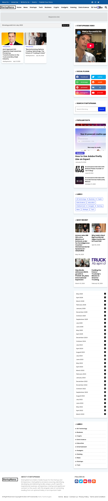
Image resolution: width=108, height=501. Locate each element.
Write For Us (25, 2)
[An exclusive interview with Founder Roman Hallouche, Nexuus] (79, 180)
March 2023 (90, 370)
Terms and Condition (97, 497)
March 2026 (90, 301)
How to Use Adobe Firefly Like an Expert (88, 158)
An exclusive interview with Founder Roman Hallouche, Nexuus (95, 179)
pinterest (84, 87)
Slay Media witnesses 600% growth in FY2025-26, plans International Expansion (82, 275)
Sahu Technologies (44, 497)
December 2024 (90, 338)
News (26, 7)
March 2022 (91, 414)
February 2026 (90, 305)
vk (100, 87)
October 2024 (90, 341)
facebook (84, 77)
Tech (41, 7)
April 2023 (90, 367)
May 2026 (90, 294)
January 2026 (90, 308)
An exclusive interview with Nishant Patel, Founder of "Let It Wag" (94, 168)
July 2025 (90, 323)
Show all (65, 25)
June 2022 (90, 403)
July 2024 (90, 345)
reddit (100, 82)
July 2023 (90, 356)
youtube (100, 93)
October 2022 (91, 389)
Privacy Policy (84, 497)
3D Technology (81, 199)
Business (48, 7)
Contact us (73, 497)
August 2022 (91, 396)
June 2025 (90, 327)
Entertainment (80, 206)
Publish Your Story (46, 2)
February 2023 (90, 374)
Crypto (56, 7)
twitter (100, 77)
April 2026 (90, 298)
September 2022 (91, 392)
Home (19, 7)
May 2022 (90, 407)
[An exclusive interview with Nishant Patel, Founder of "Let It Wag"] (79, 169)
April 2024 (90, 349)
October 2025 (90, 316)
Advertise (14, 2)
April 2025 (90, 334)
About (66, 497)
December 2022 (90, 381)
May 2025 (90, 330)
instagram (84, 93)
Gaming (73, 7)
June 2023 (91, 359)
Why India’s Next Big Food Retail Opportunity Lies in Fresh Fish (98, 238)
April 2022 (90, 410)
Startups (33, 7)
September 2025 (90, 319)
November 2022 (91, 385)
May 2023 (90, 363)
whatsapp (84, 82)
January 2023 (90, 378)
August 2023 (90, 352)
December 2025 (90, 312)
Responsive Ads (54, 17)
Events (34, 2)
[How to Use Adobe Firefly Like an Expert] (90, 137)
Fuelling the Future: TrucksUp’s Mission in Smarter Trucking (96, 275)
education (91, 202)
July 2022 (90, 400)
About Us (5, 2)
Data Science (84, 7)
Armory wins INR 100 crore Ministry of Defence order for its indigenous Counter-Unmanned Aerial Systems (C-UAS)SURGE (82, 243)
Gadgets (64, 7)
